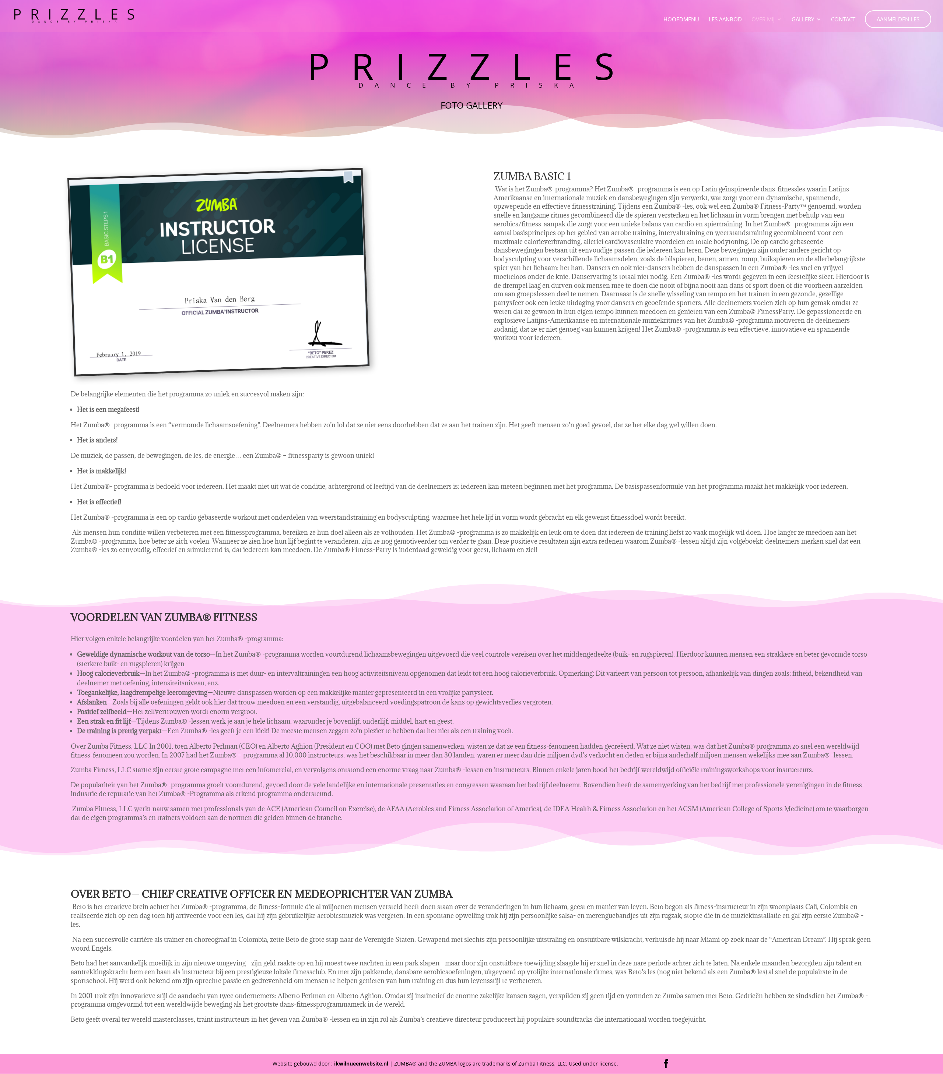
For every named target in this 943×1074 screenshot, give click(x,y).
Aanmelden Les (898, 19)
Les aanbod (725, 20)
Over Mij (763, 20)
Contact (843, 20)
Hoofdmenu (681, 20)
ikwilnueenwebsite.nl (361, 1063)
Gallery (803, 20)
